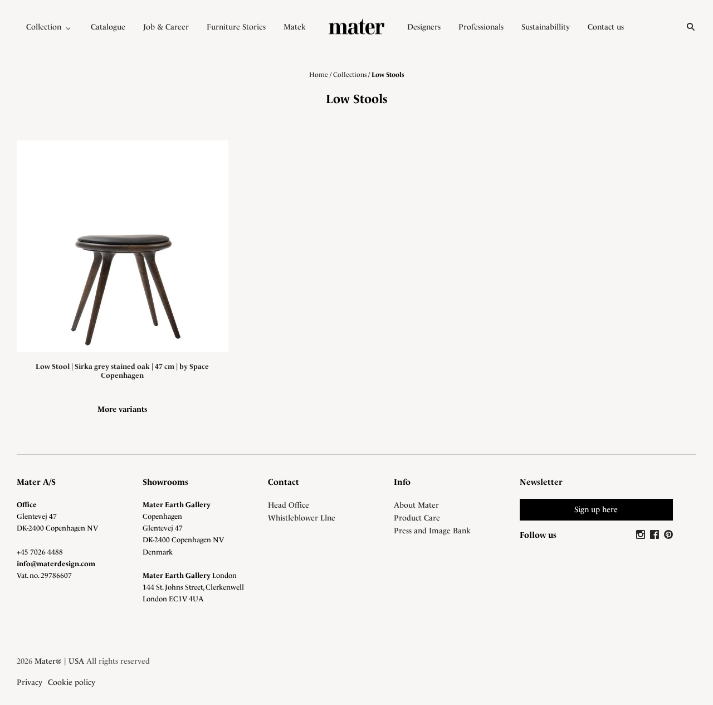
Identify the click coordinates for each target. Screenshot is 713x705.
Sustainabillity (545, 26)
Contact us (606, 26)
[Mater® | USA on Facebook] (656, 535)
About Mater (416, 504)
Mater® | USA (59, 661)
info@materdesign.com (56, 564)
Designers (424, 26)
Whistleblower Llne (301, 517)
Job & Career (166, 26)
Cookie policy (71, 682)
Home (318, 75)
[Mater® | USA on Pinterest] (668, 535)
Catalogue (108, 26)
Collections (350, 75)
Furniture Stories (236, 26)
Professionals (481, 26)
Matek (295, 26)
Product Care (417, 517)
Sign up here (596, 509)
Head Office (288, 504)
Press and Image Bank (432, 530)
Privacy (29, 682)
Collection (43, 26)
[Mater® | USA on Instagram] (642, 535)
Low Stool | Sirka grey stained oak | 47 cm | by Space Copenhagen (122, 371)
